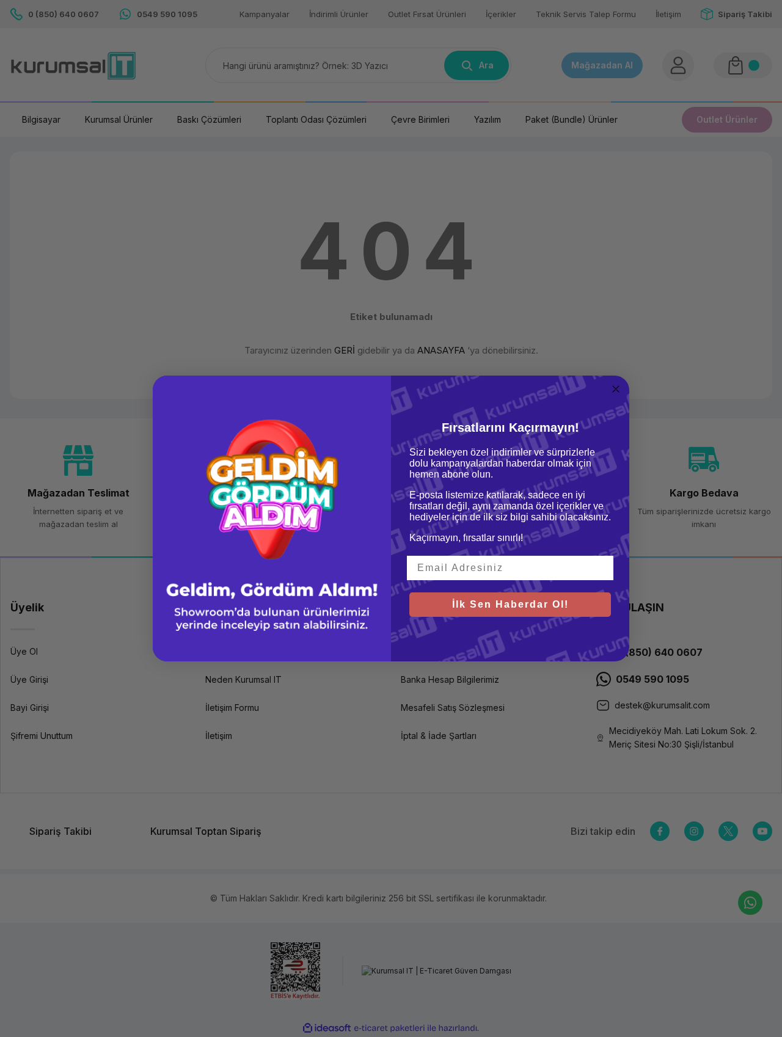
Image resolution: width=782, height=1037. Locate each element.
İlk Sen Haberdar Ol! (510, 604)
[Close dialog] (615, 389)
